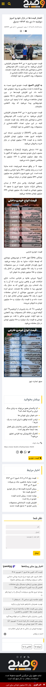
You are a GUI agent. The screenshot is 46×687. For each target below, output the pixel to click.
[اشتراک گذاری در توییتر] (29, 452)
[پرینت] (21, 31)
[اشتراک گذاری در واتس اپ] (25, 452)
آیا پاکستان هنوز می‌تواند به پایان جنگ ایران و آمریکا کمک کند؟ (22, 410)
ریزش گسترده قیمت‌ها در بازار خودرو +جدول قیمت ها (21, 490)
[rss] (28, 657)
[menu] (3, 3)
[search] (9, 3)
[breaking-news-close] (44, 685)
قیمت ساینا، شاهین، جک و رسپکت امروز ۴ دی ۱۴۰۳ (22, 483)
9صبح (18, 675)
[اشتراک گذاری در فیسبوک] (17, 452)
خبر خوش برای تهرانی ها (28, 415)
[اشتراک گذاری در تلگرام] (21, 452)
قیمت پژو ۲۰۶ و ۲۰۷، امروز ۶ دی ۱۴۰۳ (21, 478)
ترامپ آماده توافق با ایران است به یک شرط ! (22, 421)
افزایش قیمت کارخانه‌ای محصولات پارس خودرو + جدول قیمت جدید (23, 504)
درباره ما (38, 646)
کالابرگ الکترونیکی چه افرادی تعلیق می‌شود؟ (23, 435)
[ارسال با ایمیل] (26, 31)
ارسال (37, 553)
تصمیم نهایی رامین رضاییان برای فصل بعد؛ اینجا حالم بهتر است (22, 428)
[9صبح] (34, 4)
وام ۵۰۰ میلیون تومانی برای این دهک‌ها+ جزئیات (18, 685)
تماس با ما (27, 646)
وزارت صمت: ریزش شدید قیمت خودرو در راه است (23, 497)
